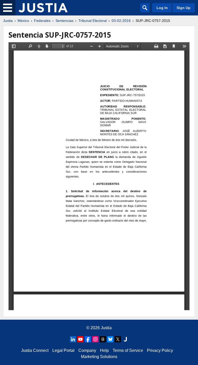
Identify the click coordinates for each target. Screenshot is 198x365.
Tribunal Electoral (92, 21)
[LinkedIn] (73, 339)
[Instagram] (95, 339)
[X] (118, 339)
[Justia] (43, 7)
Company (87, 350)
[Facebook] (88, 339)
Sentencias (64, 21)
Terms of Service (128, 350)
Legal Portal (63, 350)
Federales (42, 21)
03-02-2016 (121, 21)
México (23, 21)
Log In (162, 8)
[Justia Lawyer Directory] (125, 339)
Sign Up (184, 8)
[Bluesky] (110, 339)
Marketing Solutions (99, 356)
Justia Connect (34, 350)
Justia (8, 21)
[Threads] (103, 339)
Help (104, 350)
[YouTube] (80, 339)
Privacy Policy (160, 350)
